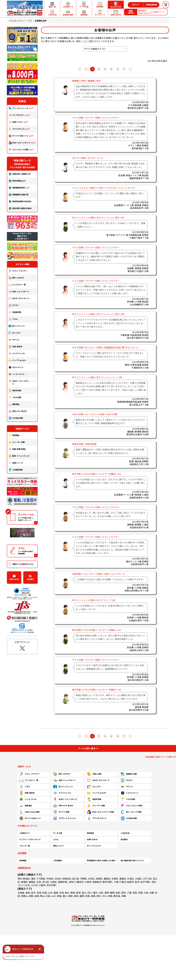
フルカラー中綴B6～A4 (109, 473)
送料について (58, 846)
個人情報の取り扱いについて (132, 860)
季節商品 (15, 435)
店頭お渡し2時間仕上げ (21, 174)
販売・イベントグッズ (20, 456)
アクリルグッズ (18, 129)
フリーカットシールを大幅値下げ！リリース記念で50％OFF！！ (152, 11)
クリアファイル (18, 353)
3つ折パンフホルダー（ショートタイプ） (116, 187)
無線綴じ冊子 (94, 80)
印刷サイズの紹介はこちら (23, 564)
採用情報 (22, 860)
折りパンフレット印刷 (83, 217)
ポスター (15, 305)
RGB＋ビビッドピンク (21, 142)
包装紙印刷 (16, 312)
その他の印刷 (17, 418)
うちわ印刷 (16, 397)
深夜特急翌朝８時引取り (22, 201)
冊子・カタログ (18, 278)
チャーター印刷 (18, 442)
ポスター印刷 (78, 158)
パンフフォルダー (19, 360)
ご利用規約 (57, 860)
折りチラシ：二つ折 (106, 600)
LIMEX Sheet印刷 (32, 812)
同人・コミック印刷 (133, 812)
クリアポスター (18, 115)
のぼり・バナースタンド (20, 382)
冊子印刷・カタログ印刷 (83, 473)
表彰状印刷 (77, 444)
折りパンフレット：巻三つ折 (110, 217)
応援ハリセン (17, 122)
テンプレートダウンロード (30, 839)
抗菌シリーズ (18, 463)
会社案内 (30, 579)
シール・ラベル (18, 374)
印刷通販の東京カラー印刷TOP (160, 756)
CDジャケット (18, 367)
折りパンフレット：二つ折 (109, 377)
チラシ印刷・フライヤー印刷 (86, 117)
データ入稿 (57, 833)
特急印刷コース (22, 160)
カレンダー (16, 333)
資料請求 (90, 833)
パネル (15, 319)
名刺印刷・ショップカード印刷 (87, 573)
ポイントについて (94, 846)
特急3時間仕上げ (19, 181)
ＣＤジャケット (132, 793)
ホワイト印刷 (64, 812)
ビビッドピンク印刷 (20, 149)
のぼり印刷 (111, 414)
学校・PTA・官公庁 (19, 411)
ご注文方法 (125, 833)
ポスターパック (95, 158)
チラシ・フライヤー (20, 271)
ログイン (135, 4)
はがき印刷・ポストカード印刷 (87, 347)
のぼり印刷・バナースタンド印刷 (88, 414)
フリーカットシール (20, 108)
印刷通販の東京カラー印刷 (20, 20)
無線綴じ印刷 (78, 80)
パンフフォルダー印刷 (83, 187)
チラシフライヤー (111, 117)
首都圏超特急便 (18, 187)
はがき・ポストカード (20, 298)
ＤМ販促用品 (17, 469)
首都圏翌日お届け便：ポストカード (121, 347)
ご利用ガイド (24, 833)
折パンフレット (18, 326)
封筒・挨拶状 (17, 346)
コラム (55, 839)
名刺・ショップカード (114, 573)
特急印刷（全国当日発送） (22, 208)
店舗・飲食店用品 (19, 449)
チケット (15, 339)
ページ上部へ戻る (87, 748)
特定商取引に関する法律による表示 (101, 860)
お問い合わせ (14, 579)
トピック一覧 (24, 846)
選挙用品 (15, 404)
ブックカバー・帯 (19, 284)
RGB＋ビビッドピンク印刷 (103, 812)
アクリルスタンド (99, 818)
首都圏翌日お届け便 (20, 194)
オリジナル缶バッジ (20, 136)
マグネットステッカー (67, 818)
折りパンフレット (66, 786)
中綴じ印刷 (96, 774)
